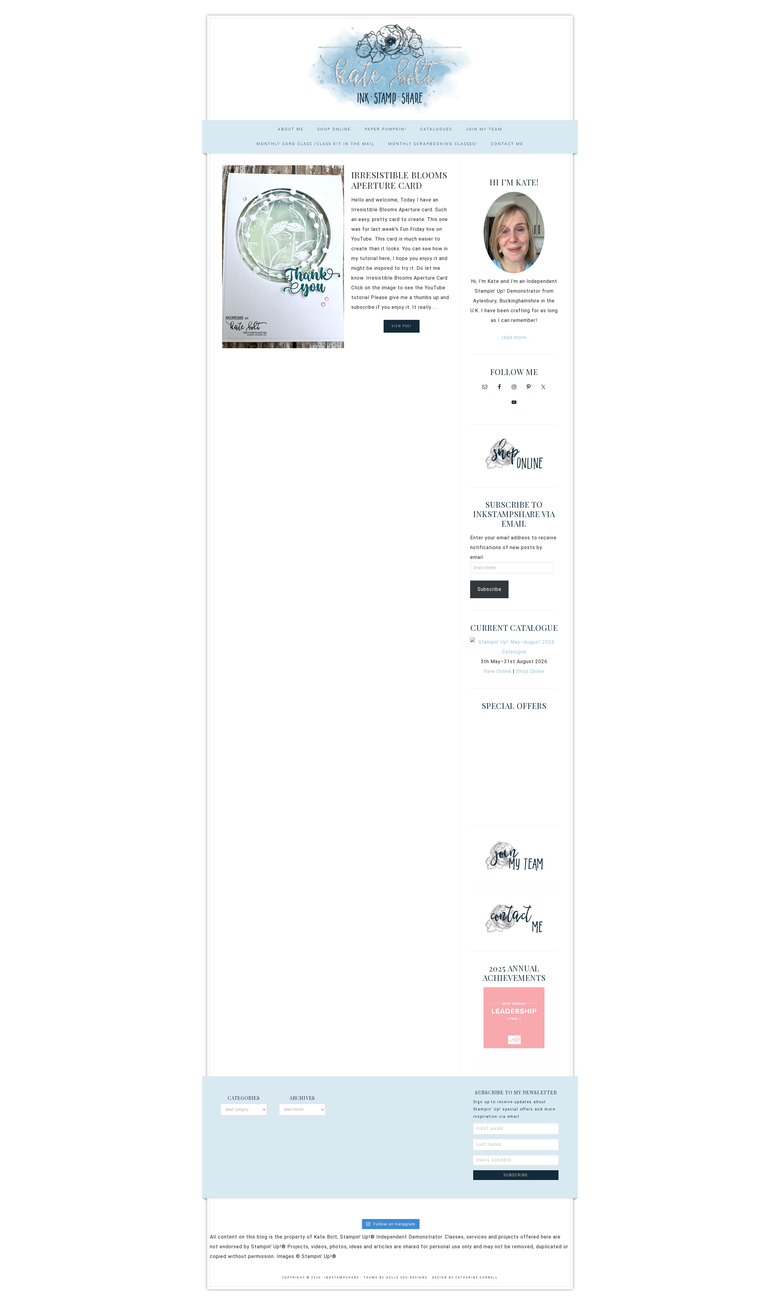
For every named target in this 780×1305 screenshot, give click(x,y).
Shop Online (530, 671)
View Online (497, 671)
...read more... (514, 337)
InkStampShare (390, 67)
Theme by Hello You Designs (395, 1277)
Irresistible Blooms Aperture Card (399, 180)
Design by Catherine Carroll (465, 1277)
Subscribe (489, 589)
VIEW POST (402, 326)
